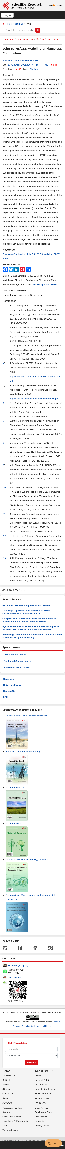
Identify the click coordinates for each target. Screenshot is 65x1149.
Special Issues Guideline (17, 667)
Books (5, 1084)
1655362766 (14, 977)
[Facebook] (20, 947)
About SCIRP (44, 1071)
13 (4, 558)
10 (4, 487)
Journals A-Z (8, 1075)
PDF (37, 65)
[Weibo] (50, 947)
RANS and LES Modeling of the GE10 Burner (26, 605)
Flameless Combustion (14, 254)
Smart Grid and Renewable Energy (23, 751)
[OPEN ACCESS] (55, 5)
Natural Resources (15, 787)
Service (7, 1103)
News (5, 1098)
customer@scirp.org (18, 965)
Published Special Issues (17, 661)
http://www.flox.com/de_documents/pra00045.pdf (34, 398)
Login (7, 15)
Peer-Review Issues (45, 1089)
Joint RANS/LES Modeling (40, 254)
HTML (45, 65)
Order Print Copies (11, 1116)
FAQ (5, 697)
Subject (6, 1080)
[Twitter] (5, 947)
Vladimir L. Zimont (12, 60)
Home (9, 23)
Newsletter (9, 679)
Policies (40, 1103)
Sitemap (6, 1089)
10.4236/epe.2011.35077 (20, 65)
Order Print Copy (12, 685)
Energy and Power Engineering (18, 39)
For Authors (41, 1084)
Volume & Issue (10, 1130)
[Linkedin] (35, 947)
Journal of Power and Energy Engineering (26, 715)
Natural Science (13, 823)
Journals (19, 23)
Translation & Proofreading (15, 1121)
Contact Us (9, 691)
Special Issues (42, 1098)
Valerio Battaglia (30, 60)
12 (4, 536)
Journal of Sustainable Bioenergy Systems (27, 859)
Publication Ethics (43, 1112)
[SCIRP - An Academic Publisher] (22, 5)
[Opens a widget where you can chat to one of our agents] (53, 1143)
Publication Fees (43, 1093)
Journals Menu (13, 590)
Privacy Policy (42, 1125)
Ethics (38, 1075)
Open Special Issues (15, 654)
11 (4, 514)
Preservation (41, 1116)
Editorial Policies (43, 1080)
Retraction (40, 1121)
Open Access (41, 1108)
